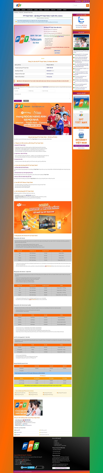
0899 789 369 (53, 247)
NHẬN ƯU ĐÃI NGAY (51, 244)
